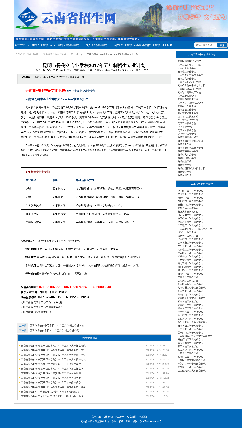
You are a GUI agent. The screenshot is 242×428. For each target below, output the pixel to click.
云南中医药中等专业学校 (190, 75)
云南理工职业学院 (187, 71)
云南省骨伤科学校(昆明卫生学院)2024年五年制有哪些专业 (52, 377)
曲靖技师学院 (184, 175)
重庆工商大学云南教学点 (190, 342)
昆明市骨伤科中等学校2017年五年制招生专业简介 (57, 325)
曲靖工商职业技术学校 (189, 137)
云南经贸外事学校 (187, 106)
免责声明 (120, 416)
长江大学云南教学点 (188, 353)
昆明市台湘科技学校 (188, 119)
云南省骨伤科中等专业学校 (191, 85)
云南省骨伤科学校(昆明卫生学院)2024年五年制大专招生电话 (53, 354)
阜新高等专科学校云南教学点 (193, 363)
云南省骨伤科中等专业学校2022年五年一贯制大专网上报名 (52, 396)
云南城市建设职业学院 (189, 88)
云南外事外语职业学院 (189, 81)
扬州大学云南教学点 (188, 235)
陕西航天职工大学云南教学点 (193, 370)
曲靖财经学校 (184, 171)
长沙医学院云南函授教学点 (191, 360)
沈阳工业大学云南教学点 (190, 246)
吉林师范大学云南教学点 (190, 204)
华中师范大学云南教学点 (190, 239)
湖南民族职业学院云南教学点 (193, 297)
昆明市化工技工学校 (188, 116)
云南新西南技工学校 (188, 99)
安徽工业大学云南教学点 (190, 194)
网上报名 (167, 45)
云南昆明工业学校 (187, 109)
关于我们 (96, 416)
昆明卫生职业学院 (187, 123)
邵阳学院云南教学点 (188, 346)
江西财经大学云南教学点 (190, 259)
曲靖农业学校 (184, 144)
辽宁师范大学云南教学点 (190, 332)
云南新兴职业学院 (187, 78)
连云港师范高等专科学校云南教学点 (196, 335)
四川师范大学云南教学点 (190, 201)
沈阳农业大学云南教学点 (190, 242)
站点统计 (131, 416)
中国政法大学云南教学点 (190, 218)
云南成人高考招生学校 (93, 45)
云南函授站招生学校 (120, 45)
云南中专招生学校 (37, 45)
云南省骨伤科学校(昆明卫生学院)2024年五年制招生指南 (51, 373)
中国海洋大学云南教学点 (190, 190)
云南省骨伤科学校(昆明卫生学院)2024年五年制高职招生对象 (53, 386)
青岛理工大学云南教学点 (190, 367)
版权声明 (108, 416)
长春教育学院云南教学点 (190, 349)
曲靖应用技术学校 (187, 158)
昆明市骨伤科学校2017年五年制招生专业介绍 (54, 330)
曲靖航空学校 (184, 161)
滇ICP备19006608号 (150, 421)
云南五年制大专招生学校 (64, 45)
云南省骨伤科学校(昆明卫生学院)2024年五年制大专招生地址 (53, 359)
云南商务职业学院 (187, 68)
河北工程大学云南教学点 (190, 263)
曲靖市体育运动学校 (188, 151)
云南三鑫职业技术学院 (189, 64)
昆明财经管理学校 (187, 133)
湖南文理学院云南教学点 (190, 308)
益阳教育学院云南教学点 (190, 318)
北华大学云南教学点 (188, 208)
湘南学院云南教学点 (188, 301)
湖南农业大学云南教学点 (190, 291)
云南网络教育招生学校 (147, 45)
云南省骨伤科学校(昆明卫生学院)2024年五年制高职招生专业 (53, 350)
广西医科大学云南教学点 (190, 252)
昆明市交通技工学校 (188, 113)
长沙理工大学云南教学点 (190, 356)
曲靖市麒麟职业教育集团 (190, 140)
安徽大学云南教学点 (188, 211)
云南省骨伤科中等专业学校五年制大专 (62, 54)
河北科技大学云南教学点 (190, 270)
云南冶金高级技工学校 (189, 92)
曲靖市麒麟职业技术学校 (190, 147)
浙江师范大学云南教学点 (190, 273)
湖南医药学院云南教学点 (190, 284)
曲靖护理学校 (184, 164)
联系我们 (143, 416)
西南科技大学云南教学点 (190, 325)
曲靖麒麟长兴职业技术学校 (191, 168)
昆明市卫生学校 (186, 126)
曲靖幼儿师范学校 (187, 154)
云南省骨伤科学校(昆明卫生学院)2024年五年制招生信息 (51, 382)
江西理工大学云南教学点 (190, 225)
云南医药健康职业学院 (189, 61)
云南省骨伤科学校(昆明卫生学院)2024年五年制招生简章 (51, 363)
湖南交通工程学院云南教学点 (193, 287)
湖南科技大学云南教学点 (190, 311)
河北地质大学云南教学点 (190, 266)
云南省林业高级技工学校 (190, 102)
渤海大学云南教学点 (188, 280)
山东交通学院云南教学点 (190, 214)
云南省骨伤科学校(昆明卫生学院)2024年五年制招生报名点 (52, 368)
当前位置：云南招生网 (27, 54)
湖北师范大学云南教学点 (190, 315)
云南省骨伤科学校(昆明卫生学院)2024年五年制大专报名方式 (53, 345)
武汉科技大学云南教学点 (190, 256)
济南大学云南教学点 (188, 277)
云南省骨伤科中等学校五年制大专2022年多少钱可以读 (50, 391)
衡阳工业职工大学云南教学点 (193, 322)
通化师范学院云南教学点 (190, 339)
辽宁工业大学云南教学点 (190, 329)
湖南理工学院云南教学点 (190, 304)
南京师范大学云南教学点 (190, 197)
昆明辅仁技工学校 (187, 232)
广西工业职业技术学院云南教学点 (195, 228)
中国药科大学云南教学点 (190, 221)
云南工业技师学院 (187, 95)
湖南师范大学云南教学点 (190, 294)
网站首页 (20, 45)
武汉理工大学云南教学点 (190, 249)
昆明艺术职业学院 (187, 130)
